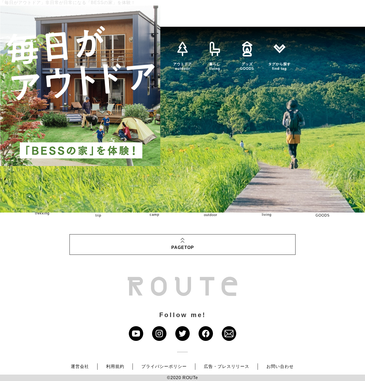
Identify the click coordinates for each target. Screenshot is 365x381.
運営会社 (80, 366)
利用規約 (115, 366)
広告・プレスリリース (226, 366)
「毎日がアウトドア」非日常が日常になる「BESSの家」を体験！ (67, 2)
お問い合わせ (280, 366)
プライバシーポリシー (164, 366)
